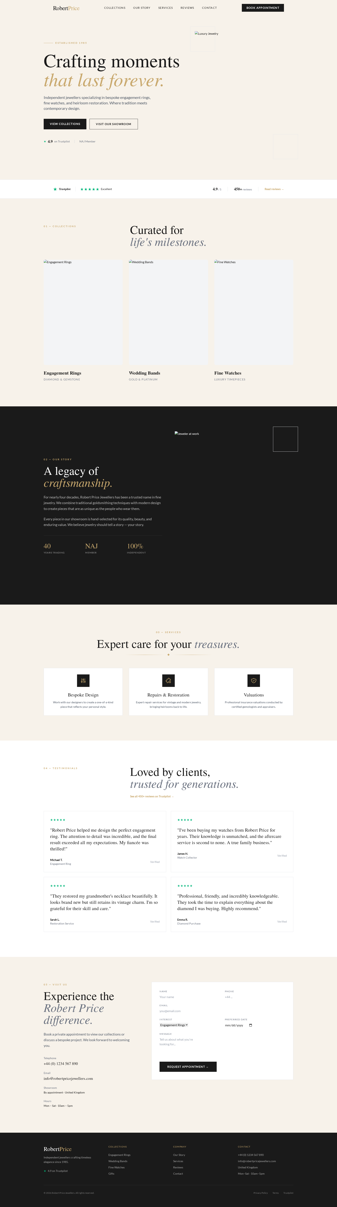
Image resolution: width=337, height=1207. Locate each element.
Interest (166, 1019)
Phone (229, 991)
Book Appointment (263, 7)
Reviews (187, 7)
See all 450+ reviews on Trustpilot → (152, 796)
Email (164, 1005)
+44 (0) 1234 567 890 (61, 1063)
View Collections (65, 123)
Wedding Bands (117, 1161)
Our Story (142, 7)
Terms (275, 1192)
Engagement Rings (119, 1154)
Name (163, 991)
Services (165, 7)
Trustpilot (288, 1192)
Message (166, 1033)
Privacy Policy (261, 1192)
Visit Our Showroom (113, 124)
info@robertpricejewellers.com (68, 1078)
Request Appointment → (188, 1066)
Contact (209, 7)
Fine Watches (116, 1167)
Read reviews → (274, 189)
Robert (66, 7)
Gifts (111, 1173)
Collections (114, 7)
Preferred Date (236, 1019)
